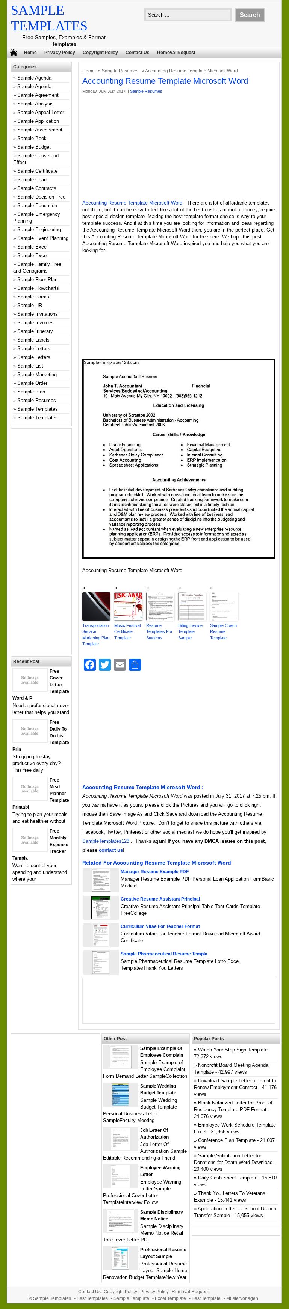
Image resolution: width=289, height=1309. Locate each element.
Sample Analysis (35, 104)
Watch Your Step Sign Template (233, 1050)
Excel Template (170, 1298)
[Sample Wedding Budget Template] (120, 1104)
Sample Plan (31, 392)
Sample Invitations (37, 314)
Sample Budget (34, 147)
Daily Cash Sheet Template (227, 1178)
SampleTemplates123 (105, 841)
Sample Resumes (120, 71)
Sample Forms (33, 297)
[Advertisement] (178, 147)
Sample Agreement (38, 95)
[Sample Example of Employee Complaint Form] (121, 1066)
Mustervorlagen (242, 1298)
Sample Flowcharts (38, 288)
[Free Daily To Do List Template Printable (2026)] (30, 740)
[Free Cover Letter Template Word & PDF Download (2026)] (30, 689)
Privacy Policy (59, 52)
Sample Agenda (34, 78)
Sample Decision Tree (41, 197)
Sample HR (29, 305)
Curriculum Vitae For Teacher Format (160, 926)
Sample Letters (33, 348)
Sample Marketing (37, 374)
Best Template (206, 1298)
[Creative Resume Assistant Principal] (100, 917)
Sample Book (32, 138)
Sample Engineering (39, 229)
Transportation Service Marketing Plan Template (95, 634)
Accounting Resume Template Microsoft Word (132, 203)
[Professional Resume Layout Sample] (120, 1268)
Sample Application (38, 121)
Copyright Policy (100, 52)
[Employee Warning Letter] (120, 1186)
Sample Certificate (37, 171)
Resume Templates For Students (159, 631)
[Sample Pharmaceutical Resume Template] (100, 972)
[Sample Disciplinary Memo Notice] (120, 1230)
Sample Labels (33, 340)
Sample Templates (37, 409)
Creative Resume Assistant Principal (160, 899)
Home (30, 52)
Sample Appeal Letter (40, 112)
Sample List (30, 366)
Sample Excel (32, 247)
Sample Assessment (39, 130)
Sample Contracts (36, 188)
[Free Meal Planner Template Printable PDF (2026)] (30, 798)
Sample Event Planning (42, 238)
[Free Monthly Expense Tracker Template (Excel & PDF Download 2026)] (30, 849)
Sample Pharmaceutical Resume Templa (164, 954)
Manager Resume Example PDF (155, 871)
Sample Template (131, 1298)
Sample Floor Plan (37, 279)
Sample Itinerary (35, 331)
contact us (111, 850)
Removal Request (176, 52)
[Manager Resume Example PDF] (101, 890)
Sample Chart (32, 179)
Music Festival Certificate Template (127, 631)
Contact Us (138, 52)
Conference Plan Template (227, 1140)
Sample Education (37, 205)
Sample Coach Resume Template (223, 631)
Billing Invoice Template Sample (190, 631)
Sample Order (32, 383)
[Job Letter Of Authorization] (120, 1148)
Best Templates (92, 1298)
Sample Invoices (35, 322)
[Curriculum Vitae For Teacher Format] (101, 944)
